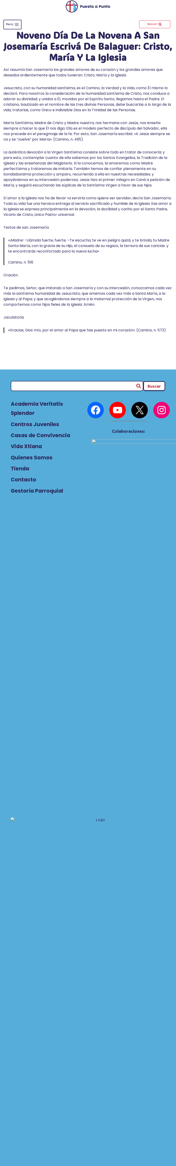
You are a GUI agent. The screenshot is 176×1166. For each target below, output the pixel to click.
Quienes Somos (31, 457)
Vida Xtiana (26, 446)
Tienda (20, 468)
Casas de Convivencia (40, 435)
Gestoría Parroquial (37, 490)
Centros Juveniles (35, 424)
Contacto (23, 479)
